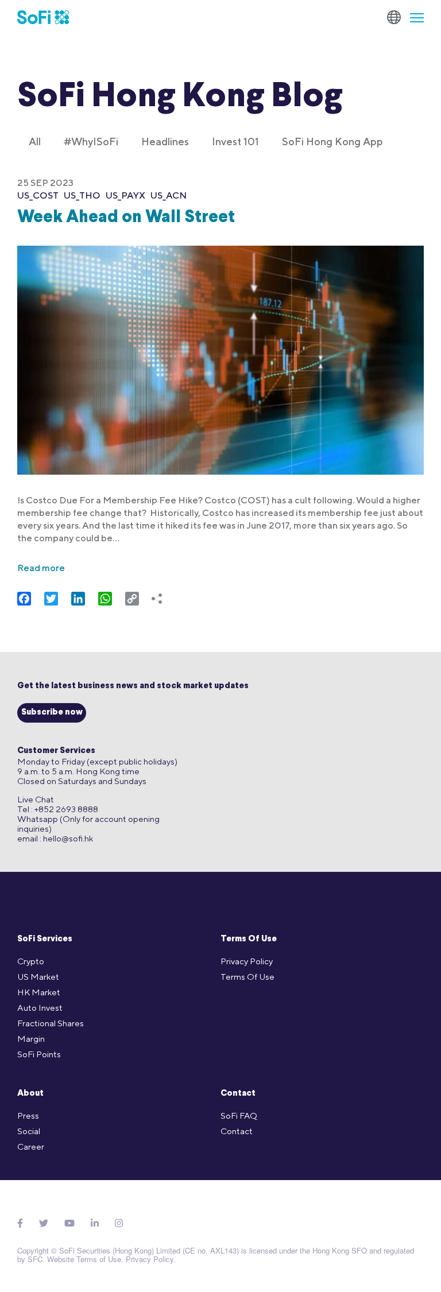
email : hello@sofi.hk (55, 838)
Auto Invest (40, 1007)
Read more (41, 567)
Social (28, 1131)
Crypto (30, 961)
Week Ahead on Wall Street (126, 218)
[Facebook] (20, 1223)
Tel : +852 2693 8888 (57, 809)
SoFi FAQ (238, 1115)
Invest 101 (235, 141)
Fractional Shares (50, 1023)
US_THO (82, 195)
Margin (31, 1038)
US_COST (38, 195)
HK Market (38, 992)
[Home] (43, 17)
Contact (238, 1093)
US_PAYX (125, 195)
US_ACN (168, 195)
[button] (412, 17)
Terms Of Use (248, 939)
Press (28, 1115)
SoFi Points (39, 1054)
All (35, 141)
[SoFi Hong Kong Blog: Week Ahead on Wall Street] (220, 352)
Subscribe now (52, 712)
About (30, 1093)
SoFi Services (44, 939)
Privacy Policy (246, 961)
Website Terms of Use (84, 1259)
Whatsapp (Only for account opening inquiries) (88, 823)
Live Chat (35, 799)
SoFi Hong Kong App (332, 141)
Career (30, 1146)
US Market (38, 976)
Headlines (165, 141)
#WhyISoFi (91, 141)
